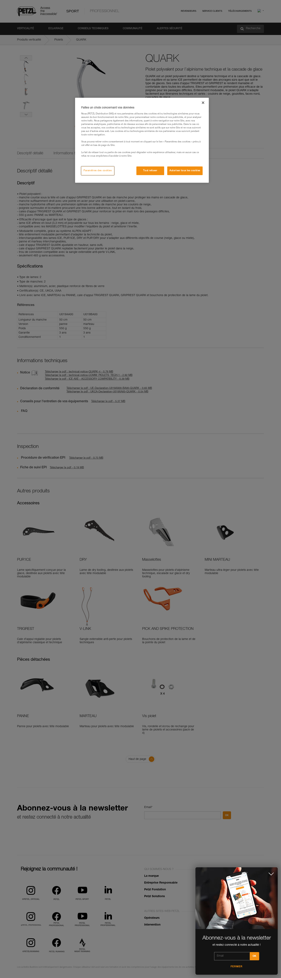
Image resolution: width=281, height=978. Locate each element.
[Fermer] (203, 102)
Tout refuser (150, 171)
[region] (142, 140)
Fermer (237, 966)
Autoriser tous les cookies (185, 171)
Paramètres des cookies (98, 171)
